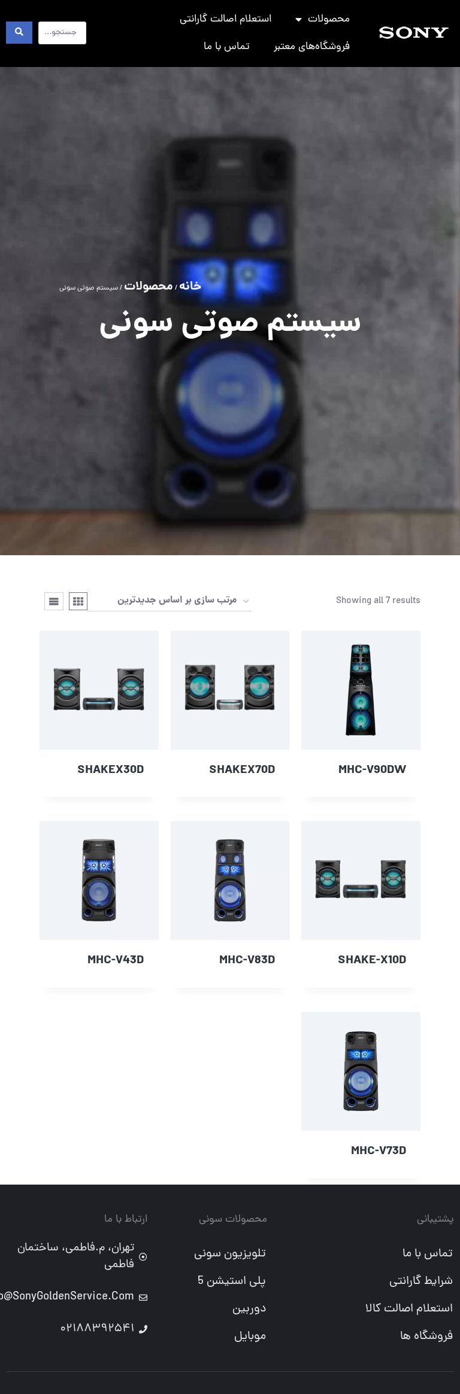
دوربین (249, 1309)
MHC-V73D (378, 1151)
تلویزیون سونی (230, 1254)
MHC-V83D (247, 960)
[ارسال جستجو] (19, 33)
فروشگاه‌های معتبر (312, 47)
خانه (190, 287)
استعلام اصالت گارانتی (225, 19)
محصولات (329, 19)
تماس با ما (227, 47)
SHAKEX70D (242, 770)
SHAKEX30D (110, 770)
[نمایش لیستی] (53, 601)
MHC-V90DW (372, 770)
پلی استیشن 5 (232, 1281)
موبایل (250, 1337)
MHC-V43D (115, 960)
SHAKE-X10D (372, 960)
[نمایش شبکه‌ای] (78, 601)
